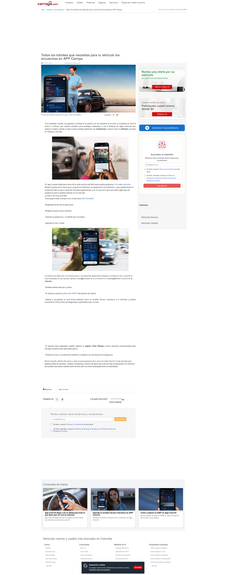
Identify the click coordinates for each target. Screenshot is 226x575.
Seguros (102, 3)
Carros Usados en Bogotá (158, 548)
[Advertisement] (113, 33)
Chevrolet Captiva (86, 555)
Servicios (113, 3)
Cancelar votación (111, 399)
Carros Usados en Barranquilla (160, 558)
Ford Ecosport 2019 (121, 558)
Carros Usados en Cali (157, 551)
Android (90, 199)
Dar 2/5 (115, 399)
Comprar (69, 3)
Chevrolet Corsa (50, 562)
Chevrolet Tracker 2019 (122, 555)
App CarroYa (63, 389)
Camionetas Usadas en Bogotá (160, 562)
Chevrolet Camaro (51, 558)
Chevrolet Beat (50, 555)
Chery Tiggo (84, 551)
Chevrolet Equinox (86, 558)
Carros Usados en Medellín (159, 555)
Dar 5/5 (121, 399)
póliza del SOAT (70, 293)
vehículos (127, 184)
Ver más (49, 566)
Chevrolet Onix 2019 (122, 551)
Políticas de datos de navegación (99, 570)
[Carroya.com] (51, 3)
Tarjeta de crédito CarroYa (133, 3)
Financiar (91, 3)
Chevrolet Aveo (50, 551)
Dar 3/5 (117, 399)
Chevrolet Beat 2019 (122, 548)
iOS (83, 199)
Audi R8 (47, 548)
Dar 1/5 (113, 399)
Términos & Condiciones (75, 424)
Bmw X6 (83, 548)
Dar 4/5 (119, 399)
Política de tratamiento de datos (87, 429)
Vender (80, 3)
